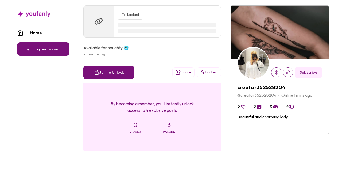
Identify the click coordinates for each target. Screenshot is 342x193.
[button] (43, 33)
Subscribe (308, 72)
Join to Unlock (111, 72)
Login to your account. (43, 49)
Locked (211, 72)
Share (186, 72)
